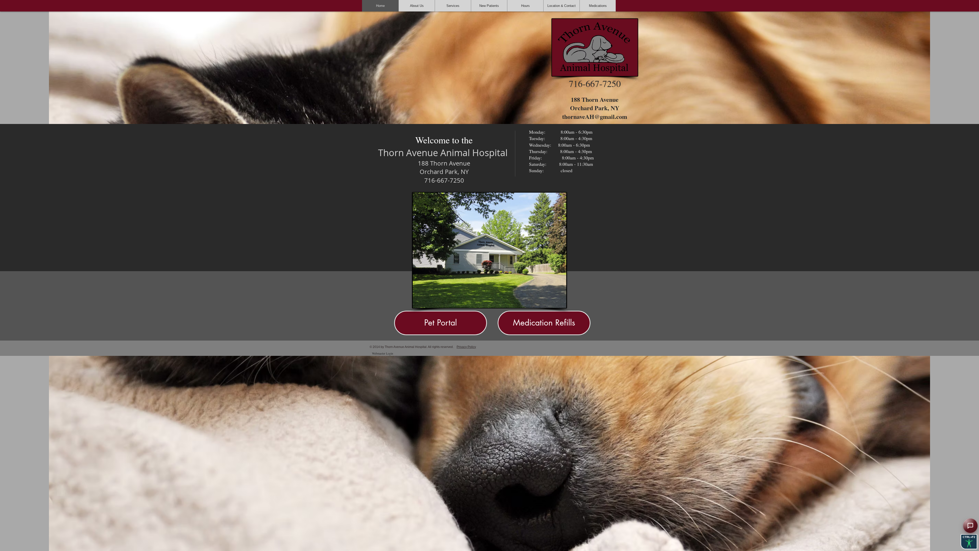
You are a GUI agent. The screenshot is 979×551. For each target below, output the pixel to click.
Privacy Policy (466, 347)
